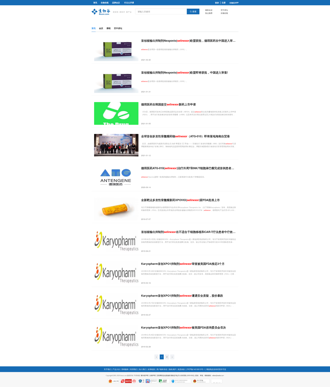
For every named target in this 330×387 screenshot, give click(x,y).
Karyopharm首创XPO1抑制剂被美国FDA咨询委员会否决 (183, 327)
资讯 (94, 28)
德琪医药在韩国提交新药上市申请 (168, 104)
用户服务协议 (161, 369)
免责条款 (181, 369)
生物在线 (224, 13)
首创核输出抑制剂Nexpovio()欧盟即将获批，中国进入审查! (184, 72)
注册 (224, 2)
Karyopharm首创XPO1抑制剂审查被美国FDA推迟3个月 (183, 264)
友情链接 (151, 369)
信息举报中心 (164, 381)
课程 (108, 28)
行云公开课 (129, 2)
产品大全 (116, 369)
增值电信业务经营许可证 (216, 369)
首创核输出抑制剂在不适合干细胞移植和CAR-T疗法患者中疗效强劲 (188, 232)
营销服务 (125, 369)
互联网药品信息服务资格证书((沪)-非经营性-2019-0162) (175, 375)
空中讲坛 (224, 10)
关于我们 (107, 369)
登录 (217, 2)
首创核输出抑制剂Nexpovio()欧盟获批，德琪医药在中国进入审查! (188, 41)
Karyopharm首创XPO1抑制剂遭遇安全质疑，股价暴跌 (182, 296)
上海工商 (115, 381)
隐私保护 (172, 369)
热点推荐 (208, 13)
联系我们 (133, 369)
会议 (101, 28)
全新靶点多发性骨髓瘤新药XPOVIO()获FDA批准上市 (180, 200)
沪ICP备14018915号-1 (195, 369)
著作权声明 (144, 375)
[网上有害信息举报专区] (216, 381)
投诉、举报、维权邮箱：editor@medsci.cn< (209, 375)
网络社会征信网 (143, 381)
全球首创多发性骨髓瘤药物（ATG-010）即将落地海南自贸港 (185, 136)
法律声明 (152, 375)
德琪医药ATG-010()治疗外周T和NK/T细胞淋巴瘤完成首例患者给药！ (188, 168)
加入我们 (142, 369)
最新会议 (208, 10)
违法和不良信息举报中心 (151, 381)
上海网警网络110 (128, 381)
